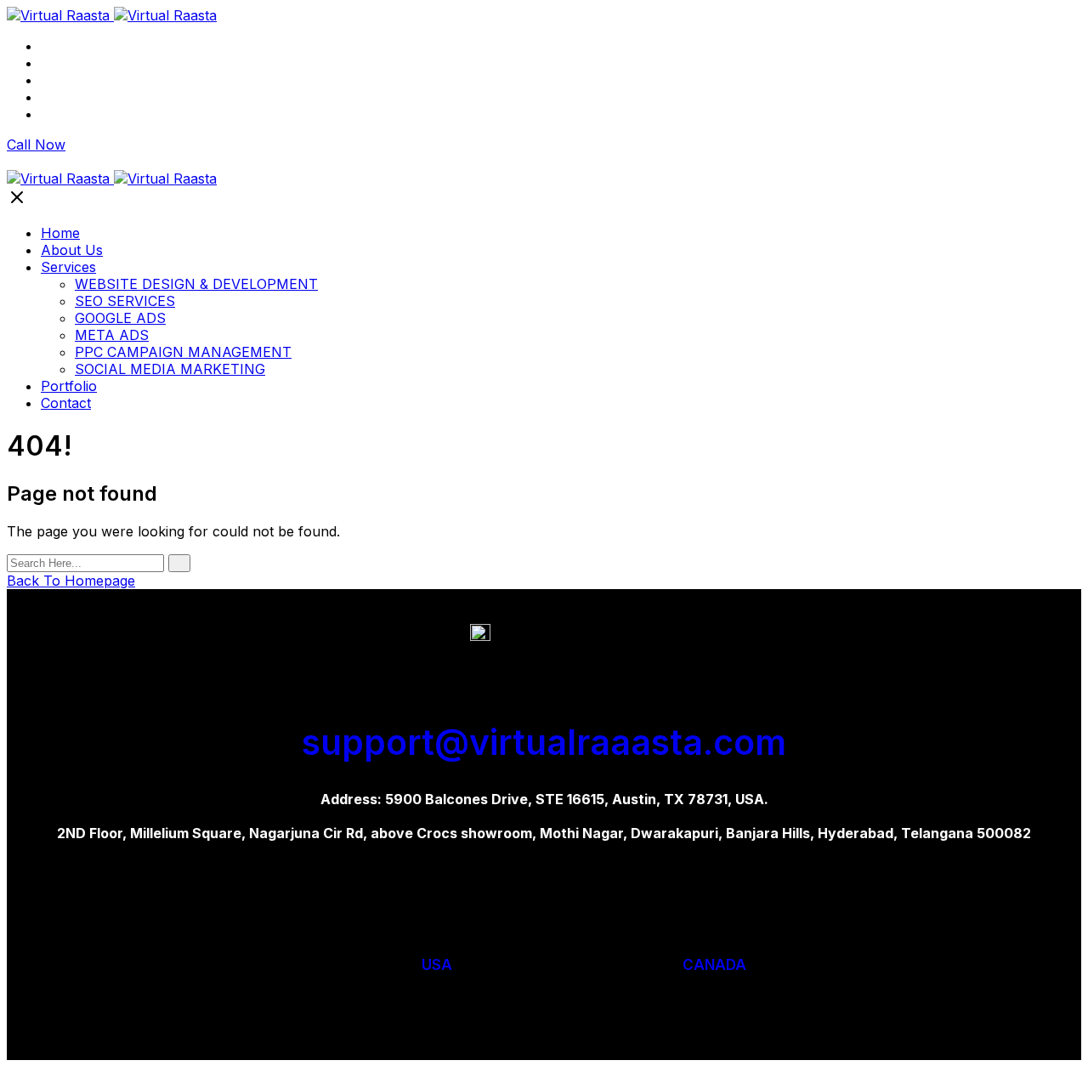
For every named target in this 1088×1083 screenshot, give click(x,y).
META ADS (112, 334)
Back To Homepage (71, 580)
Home (60, 45)
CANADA (714, 964)
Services (68, 79)
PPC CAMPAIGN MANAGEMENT (183, 351)
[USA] (443, 917)
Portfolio (69, 96)
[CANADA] (704, 917)
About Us (72, 62)
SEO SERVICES (125, 300)
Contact (66, 113)
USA (437, 964)
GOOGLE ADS (120, 317)
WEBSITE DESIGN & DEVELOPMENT (196, 283)
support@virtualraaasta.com (544, 742)
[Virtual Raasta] (112, 15)
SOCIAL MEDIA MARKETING (170, 368)
